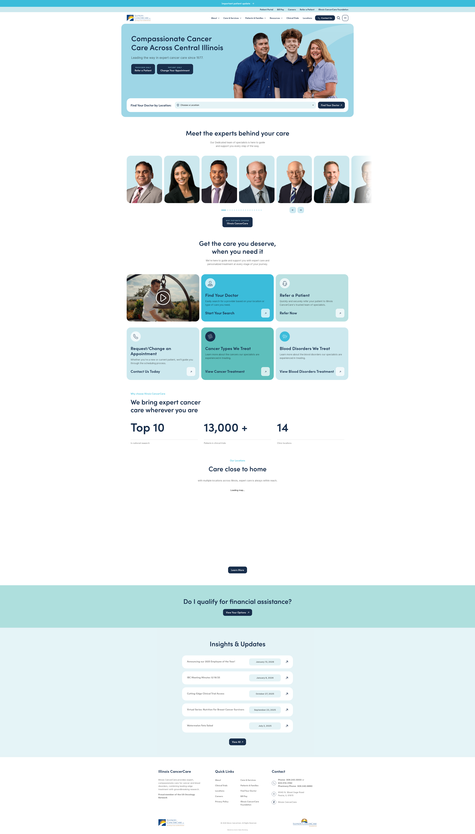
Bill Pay (280, 9)
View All (236, 741)
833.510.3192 (285, 783)
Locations (219, 790)
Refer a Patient (307, 9)
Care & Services (248, 779)
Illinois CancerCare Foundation (333, 9)
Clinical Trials (221, 785)
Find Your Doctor (248, 790)
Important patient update (236, 3)
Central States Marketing (241, 830)
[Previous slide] (293, 210)
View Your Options (236, 612)
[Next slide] (300, 210)
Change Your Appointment (175, 69)
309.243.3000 (294, 780)
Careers (292, 9)
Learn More (237, 570)
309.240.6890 (304, 786)
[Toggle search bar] (338, 18)
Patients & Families (249, 785)
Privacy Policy (221, 801)
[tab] (223, 210)
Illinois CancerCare (237, 222)
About (218, 779)
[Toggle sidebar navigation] (345, 18)
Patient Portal (266, 9)
